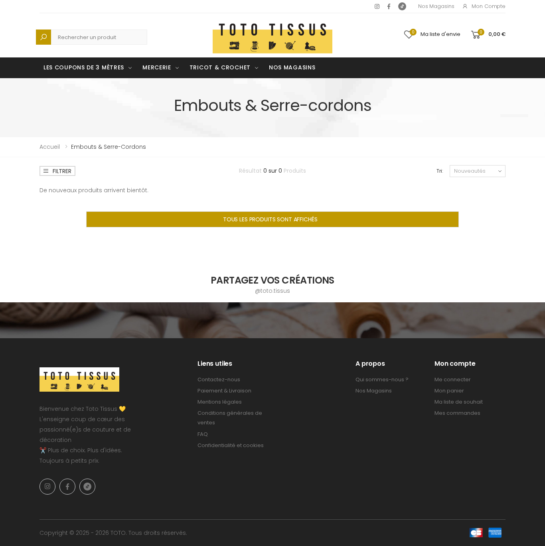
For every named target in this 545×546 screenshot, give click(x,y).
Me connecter (452, 379)
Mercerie (156, 67)
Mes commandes (457, 413)
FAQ (202, 434)
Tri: (439, 171)
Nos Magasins (436, 6)
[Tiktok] (402, 6)
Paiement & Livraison (224, 390)
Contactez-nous (218, 379)
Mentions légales (219, 402)
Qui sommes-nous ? (382, 379)
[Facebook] (388, 6)
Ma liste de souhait (458, 402)
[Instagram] (377, 6)
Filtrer (62, 171)
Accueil (49, 147)
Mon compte (489, 6)
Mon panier (449, 390)
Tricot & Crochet (220, 67)
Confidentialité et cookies (230, 445)
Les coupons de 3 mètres (83, 67)
